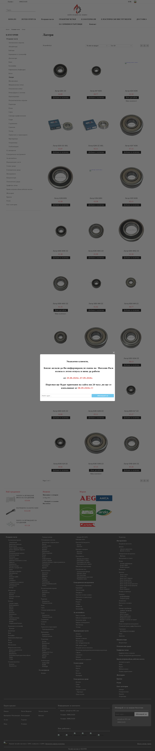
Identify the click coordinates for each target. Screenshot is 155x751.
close (113, 352)
